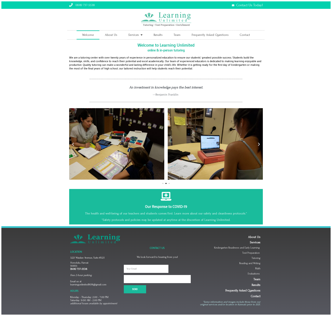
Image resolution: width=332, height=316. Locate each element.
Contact (245, 35)
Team (177, 35)
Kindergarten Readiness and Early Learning (237, 247)
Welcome (88, 35)
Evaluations (254, 273)
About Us (111, 35)
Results (158, 35)
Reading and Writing (249, 263)
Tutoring (256, 258)
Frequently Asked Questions (210, 35)
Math (257, 268)
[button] (162, 183)
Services (133, 35)
